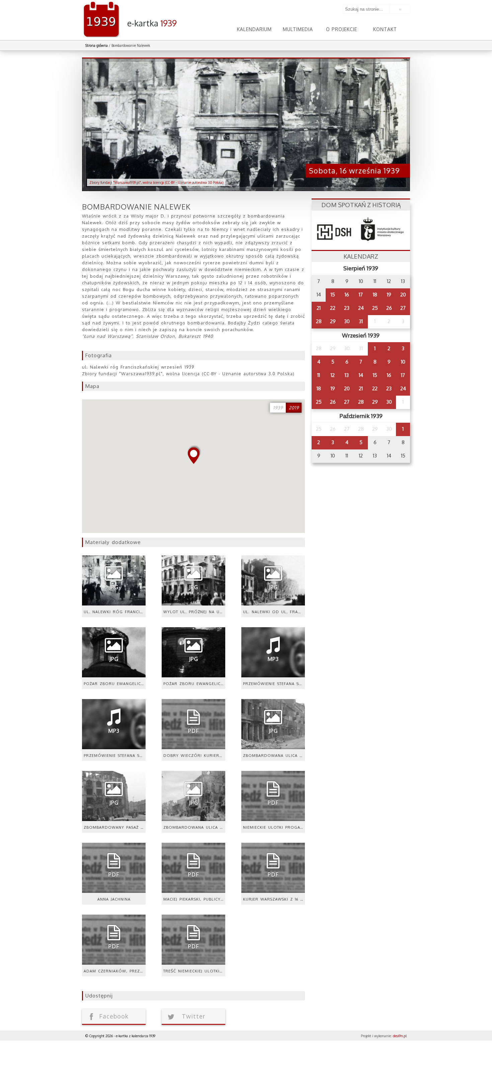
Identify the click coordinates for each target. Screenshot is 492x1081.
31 (361, 321)
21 (319, 308)
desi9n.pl (400, 1036)
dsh (361, 227)
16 (347, 294)
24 (361, 308)
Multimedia (298, 29)
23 (346, 308)
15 (333, 294)
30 (347, 321)
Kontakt (385, 29)
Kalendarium (254, 29)
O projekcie (341, 29)
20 (403, 294)
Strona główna (96, 45)
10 (403, 362)
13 (347, 375)
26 (389, 308)
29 (333, 321)
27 (403, 308)
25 (375, 308)
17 (361, 294)
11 (318, 375)
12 (333, 375)
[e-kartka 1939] (246, 2)
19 (389, 294)
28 (319, 321)
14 (361, 375)
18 (375, 294)
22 (332, 308)
